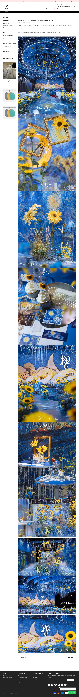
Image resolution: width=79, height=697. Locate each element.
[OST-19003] (9, 70)
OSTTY (10, 80)
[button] (16, 68)
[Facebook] (49, 685)
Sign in (65, 8)
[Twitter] (65, 685)
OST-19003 (10, 81)
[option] (9, 73)
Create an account (72, 8)
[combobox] (70, 4)
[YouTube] (62, 685)
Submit (70, 680)
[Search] (71, 4)
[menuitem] (9, 24)
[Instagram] (52, 685)
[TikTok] (59, 685)
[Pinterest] (55, 685)
